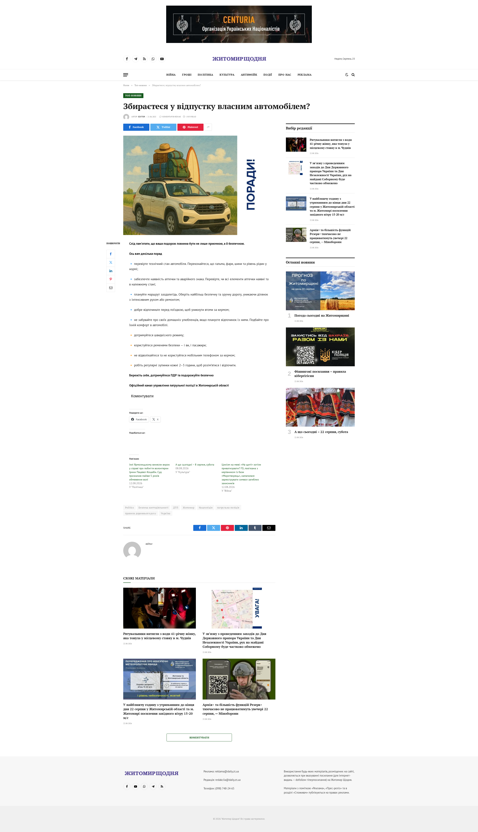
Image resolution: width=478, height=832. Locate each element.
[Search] (353, 75)
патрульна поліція (228, 507)
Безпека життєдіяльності (153, 507)
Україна (165, 513)
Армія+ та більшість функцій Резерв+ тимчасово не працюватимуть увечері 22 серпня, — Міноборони (235, 709)
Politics (129, 507)
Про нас (284, 74)
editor (141, 116)
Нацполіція (205, 507)
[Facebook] (110, 254)
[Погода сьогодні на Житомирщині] (320, 290)
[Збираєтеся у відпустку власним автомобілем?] (199, 185)
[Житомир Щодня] (239, 59)
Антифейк (249, 74)
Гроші (187, 74)
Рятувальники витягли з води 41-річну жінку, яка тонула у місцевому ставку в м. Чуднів (159, 636)
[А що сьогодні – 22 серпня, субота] (320, 407)
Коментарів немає (171, 116)
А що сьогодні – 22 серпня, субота (321, 432)
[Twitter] (110, 262)
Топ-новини (133, 95)
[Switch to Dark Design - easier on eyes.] (346, 74)
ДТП (175, 507)
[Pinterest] (110, 279)
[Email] (110, 287)
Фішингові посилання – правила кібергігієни (320, 373)
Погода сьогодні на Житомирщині (321, 315)
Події (267, 74)
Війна (171, 74)
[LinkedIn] (110, 271)
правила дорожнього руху (140, 513)
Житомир (188, 507)
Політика (205, 74)
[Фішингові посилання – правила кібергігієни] (320, 346)
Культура (227, 74)
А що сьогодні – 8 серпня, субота (195, 464)
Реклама (305, 74)
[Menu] (125, 75)
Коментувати (199, 737)
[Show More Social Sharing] (208, 127)
